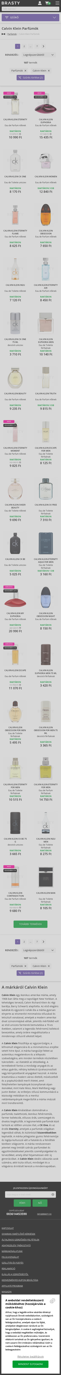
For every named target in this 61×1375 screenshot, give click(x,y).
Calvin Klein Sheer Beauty (15, 506)
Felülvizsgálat (10, 1257)
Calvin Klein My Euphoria (15, 615)
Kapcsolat (8, 1228)
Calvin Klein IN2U (15, 285)
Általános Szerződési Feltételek (20, 1239)
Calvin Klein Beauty (15, 393)
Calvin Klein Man (45, 893)
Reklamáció (8, 1268)
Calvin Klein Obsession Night (46, 615)
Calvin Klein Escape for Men (46, 449)
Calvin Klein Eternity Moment (15, 449)
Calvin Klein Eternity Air (46, 286)
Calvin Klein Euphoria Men (46, 341)
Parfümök (12, 34)
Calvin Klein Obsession (46, 232)
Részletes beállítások (30, 1357)
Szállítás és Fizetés (12, 1262)
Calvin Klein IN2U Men (45, 840)
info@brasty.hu (44, 1214)
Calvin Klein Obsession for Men (15, 729)
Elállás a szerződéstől (15, 1274)
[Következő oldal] (43, 46)
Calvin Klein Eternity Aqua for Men (46, 560)
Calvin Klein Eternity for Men (15, 786)
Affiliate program (12, 1285)
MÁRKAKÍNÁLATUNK (12, 1251)
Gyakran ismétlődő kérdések (18, 1234)
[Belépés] (40, 3)
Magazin (7, 1291)
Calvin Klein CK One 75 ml (15, 341)
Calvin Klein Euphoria (46, 121)
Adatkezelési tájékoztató (16, 1245)
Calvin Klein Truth (45, 393)
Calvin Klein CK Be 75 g (15, 840)
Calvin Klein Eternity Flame (15, 232)
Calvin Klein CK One (15, 176)
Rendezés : (12, 54)
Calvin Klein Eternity (15, 119)
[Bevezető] (3, 34)
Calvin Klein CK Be (15, 559)
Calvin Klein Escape (15, 670)
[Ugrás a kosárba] (47, 3)
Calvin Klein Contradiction (15, 894)
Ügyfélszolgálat (16, 1213)
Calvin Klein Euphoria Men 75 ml (46, 672)
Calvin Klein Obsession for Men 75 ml (46, 730)
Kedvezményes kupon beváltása (20, 1280)
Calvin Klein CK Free (46, 505)
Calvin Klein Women (46, 176)
